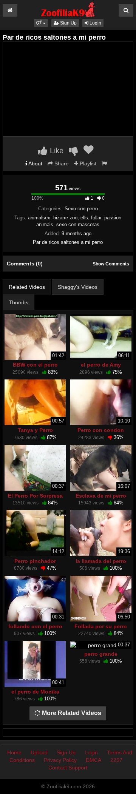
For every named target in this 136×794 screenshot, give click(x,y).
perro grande (100, 654)
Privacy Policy (60, 760)
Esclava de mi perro (101, 496)
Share (61, 163)
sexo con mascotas (77, 224)
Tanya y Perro (35, 430)
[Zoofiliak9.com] (68, 9)
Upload (39, 752)
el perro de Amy (101, 365)
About (34, 163)
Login (94, 23)
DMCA (93, 760)
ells (84, 217)
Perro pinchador (35, 561)
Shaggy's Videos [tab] (77, 287)
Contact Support (67, 768)
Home (14, 752)
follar (96, 217)
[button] (41, 23)
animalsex (39, 217)
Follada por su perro (100, 626)
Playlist (87, 163)
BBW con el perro (35, 365)
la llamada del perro (101, 561)
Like (55, 150)
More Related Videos (70, 713)
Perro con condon (100, 430)
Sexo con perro (81, 208)
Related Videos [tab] (27, 287)
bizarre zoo (65, 217)
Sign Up (68, 23)
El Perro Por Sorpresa (35, 496)
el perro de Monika (35, 692)
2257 (116, 760)
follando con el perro (35, 626)
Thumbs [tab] (18, 302)
